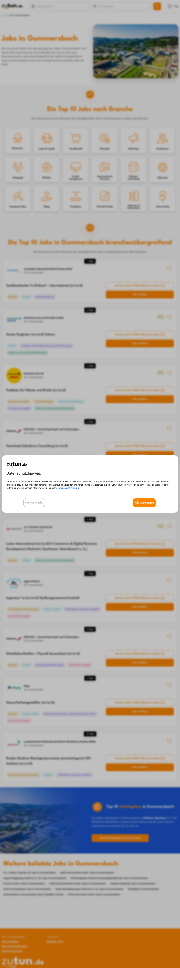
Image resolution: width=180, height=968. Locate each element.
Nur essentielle (34, 502)
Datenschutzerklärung (68, 488)
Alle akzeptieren (144, 502)
